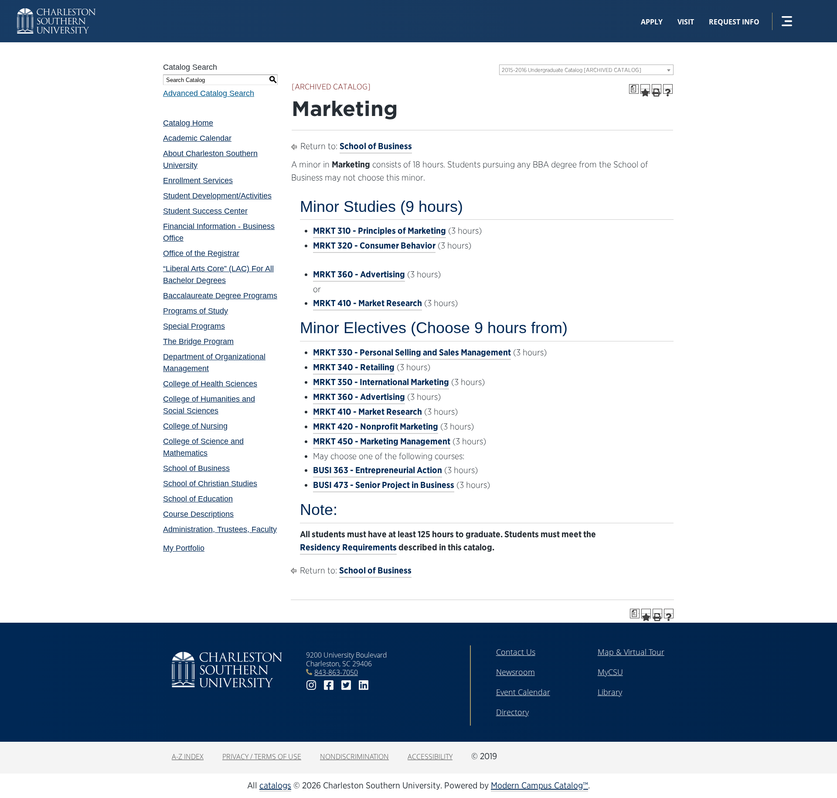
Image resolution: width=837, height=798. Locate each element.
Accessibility (430, 756)
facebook (328, 685)
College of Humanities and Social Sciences (209, 405)
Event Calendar (523, 692)
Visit (685, 22)
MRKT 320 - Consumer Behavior (374, 245)
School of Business (196, 468)
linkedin (363, 685)
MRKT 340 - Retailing (354, 367)
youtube (381, 685)
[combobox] (586, 70)
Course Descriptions (198, 514)
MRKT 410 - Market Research (367, 303)
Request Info (734, 22)
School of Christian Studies (210, 483)
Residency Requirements (348, 547)
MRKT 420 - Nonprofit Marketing (375, 426)
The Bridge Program (198, 341)
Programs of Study (195, 311)
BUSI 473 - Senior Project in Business (383, 485)
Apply (652, 22)
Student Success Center (205, 211)
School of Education (198, 498)
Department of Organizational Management (214, 362)
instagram (311, 685)
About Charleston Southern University (210, 159)
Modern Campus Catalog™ (539, 785)
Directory (512, 712)
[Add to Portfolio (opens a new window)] (645, 89)
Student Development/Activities (217, 195)
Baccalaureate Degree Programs (220, 295)
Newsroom (515, 672)
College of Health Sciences (210, 383)
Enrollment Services (198, 180)
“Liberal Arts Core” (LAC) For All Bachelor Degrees (218, 274)
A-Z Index (188, 756)
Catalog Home (188, 123)
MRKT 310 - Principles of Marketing (379, 230)
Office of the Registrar (201, 253)
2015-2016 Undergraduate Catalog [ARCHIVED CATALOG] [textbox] (571, 70)
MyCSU (610, 672)
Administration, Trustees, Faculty (220, 529)
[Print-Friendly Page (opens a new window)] (656, 89)
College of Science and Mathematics (203, 447)
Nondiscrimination (354, 756)
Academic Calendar (197, 138)
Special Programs (194, 326)
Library (610, 692)
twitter (346, 685)
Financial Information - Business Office (219, 232)
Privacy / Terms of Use (261, 756)
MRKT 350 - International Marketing (381, 382)
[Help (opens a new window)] (668, 89)
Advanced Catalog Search (208, 93)
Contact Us (515, 652)
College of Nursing (195, 426)
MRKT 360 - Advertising (359, 274)
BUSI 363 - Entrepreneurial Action (377, 470)
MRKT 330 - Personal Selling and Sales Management (412, 352)
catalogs (275, 785)
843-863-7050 (336, 672)
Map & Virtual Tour (631, 652)
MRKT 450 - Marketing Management (381, 441)
